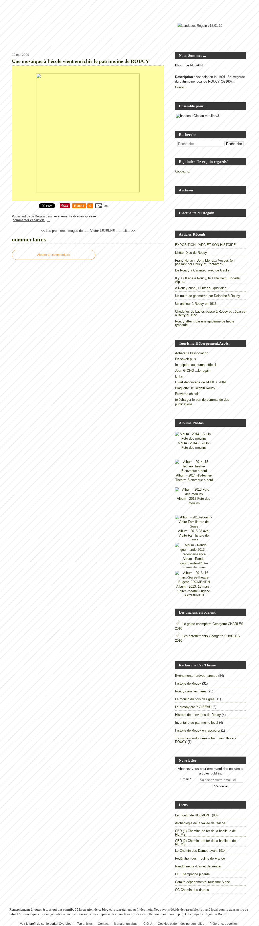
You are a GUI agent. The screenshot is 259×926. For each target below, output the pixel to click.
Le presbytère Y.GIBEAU (193, 707)
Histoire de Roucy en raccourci (197, 730)
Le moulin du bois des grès (194, 699)
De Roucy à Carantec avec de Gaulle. (202, 270)
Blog (178, 65)
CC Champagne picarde (192, 874)
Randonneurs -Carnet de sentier (198, 866)
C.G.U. (148, 923)
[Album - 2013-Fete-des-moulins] (194, 494)
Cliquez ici (182, 171)
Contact (180, 87)
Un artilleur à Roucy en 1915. (196, 304)
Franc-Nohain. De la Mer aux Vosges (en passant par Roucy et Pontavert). (204, 262)
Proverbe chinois (187, 394)
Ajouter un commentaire (53, 255)
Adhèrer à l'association (191, 353)
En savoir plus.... (187, 359)
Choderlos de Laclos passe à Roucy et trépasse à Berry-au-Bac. (210, 313)
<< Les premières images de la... (65, 231)
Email (184, 779)
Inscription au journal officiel (195, 365)
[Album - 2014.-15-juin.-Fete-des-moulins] (194, 438)
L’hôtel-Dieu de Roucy (191, 253)
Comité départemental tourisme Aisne (202, 882)
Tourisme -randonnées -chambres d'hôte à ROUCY (205, 740)
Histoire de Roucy (188, 683)
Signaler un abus (126, 923)
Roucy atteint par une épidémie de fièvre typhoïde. (204, 323)
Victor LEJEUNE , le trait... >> (112, 231)
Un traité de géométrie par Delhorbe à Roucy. (208, 296)
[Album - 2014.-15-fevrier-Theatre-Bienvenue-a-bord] (194, 471)
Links (179, 376)
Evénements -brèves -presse (75, 216)
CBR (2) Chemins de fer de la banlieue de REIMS (205, 842)
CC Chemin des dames (192, 890)
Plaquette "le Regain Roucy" (196, 388)
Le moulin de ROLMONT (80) (196, 815)
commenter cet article (29, 220)
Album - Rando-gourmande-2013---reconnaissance (194, 563)
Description (184, 77)
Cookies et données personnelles (181, 923)
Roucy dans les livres (191, 691)
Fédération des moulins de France (200, 858)
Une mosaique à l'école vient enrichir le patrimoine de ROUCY (80, 61)
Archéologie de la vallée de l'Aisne (200, 823)
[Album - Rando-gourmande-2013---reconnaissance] (194, 554)
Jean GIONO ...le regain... (194, 370)
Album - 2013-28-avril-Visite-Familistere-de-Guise (194, 535)
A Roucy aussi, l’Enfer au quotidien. (201, 288)
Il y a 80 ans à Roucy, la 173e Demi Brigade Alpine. (207, 280)
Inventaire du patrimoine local (196, 722)
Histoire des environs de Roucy (198, 715)
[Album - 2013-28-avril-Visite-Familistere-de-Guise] (194, 526)
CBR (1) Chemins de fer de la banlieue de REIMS (205, 832)
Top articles (85, 923)
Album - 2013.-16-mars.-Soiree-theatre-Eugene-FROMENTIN (194, 591)
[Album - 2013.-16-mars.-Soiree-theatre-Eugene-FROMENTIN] (194, 582)
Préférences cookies (223, 923)
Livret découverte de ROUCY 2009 (200, 382)
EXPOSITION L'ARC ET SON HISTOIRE (205, 245)
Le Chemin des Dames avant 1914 (200, 851)
